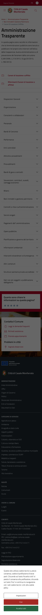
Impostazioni (21, 595)
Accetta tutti (21, 608)
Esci (21, 602)
